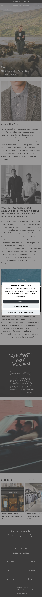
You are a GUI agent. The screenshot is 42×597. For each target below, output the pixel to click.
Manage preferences (21, 306)
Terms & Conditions (26, 312)
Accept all (21, 301)
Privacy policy (13, 312)
